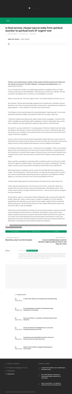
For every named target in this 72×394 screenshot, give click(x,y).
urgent (8, 227)
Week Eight (17, 227)
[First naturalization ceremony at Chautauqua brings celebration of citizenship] (18, 311)
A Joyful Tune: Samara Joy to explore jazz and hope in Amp (40, 298)
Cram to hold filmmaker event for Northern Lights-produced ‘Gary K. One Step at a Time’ (52, 242)
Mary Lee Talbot (12, 33)
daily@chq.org (10, 373)
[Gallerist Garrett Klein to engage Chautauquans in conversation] (18, 349)
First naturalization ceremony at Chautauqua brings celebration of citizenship (51, 376)
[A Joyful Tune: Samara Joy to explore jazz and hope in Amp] (18, 301)
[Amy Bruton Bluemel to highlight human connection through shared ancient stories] (18, 330)
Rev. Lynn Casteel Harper (32, 225)
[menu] (8, 21)
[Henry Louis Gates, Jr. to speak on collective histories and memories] (18, 320)
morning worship (16, 225)
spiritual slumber (60, 225)
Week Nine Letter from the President (18, 240)
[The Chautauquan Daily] (36, 8)
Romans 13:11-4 (47, 225)
